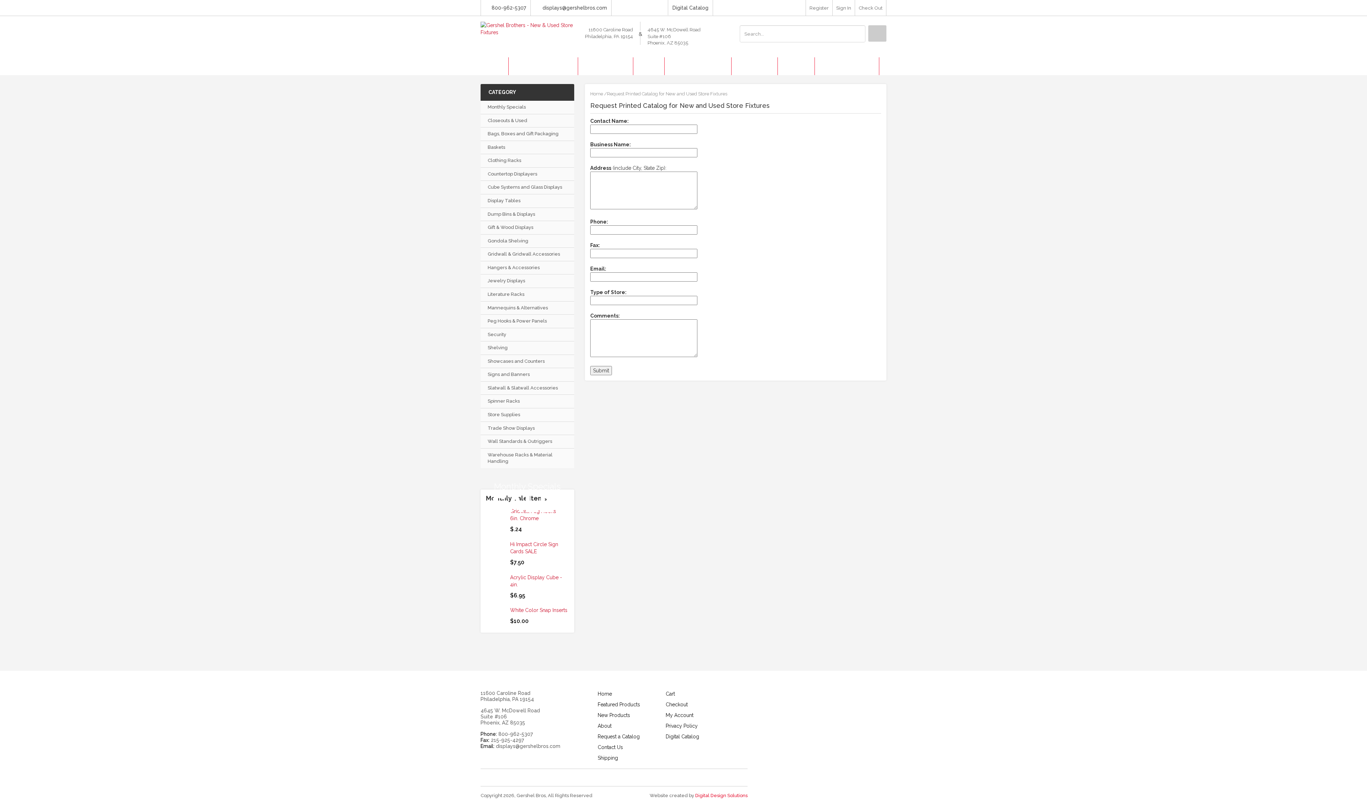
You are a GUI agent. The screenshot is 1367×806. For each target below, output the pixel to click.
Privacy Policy (682, 726)
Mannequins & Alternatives (518, 307)
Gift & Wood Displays (510, 227)
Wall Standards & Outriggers (520, 441)
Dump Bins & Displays (511, 214)
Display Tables (504, 200)
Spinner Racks (504, 401)
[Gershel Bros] (527, 28)
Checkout (677, 704)
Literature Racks (506, 294)
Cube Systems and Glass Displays (525, 187)
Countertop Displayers (512, 174)
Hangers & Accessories (514, 267)
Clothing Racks (504, 160)
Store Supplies (504, 414)
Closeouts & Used (507, 120)
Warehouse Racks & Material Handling (520, 458)
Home (605, 694)
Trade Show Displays (511, 428)
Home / (598, 93)
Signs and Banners (509, 374)
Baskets (496, 147)
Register (819, 8)
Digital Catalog (690, 8)
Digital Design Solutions (721, 795)
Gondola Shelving (508, 241)
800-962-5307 (509, 8)
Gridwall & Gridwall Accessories (524, 254)
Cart (670, 694)
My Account (679, 715)
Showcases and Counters (516, 361)
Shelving (498, 347)
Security (497, 334)
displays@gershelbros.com (575, 8)
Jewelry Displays (506, 280)
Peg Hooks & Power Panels (517, 321)
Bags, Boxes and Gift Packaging (523, 133)
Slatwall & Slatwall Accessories (523, 388)
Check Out (870, 8)
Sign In (843, 8)
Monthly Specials (507, 107)
